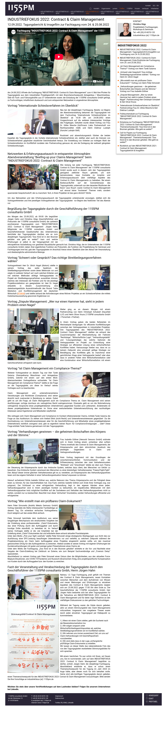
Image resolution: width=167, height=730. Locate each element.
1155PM (129, 8)
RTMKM (21, 293)
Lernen (114, 8)
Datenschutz (59, 698)
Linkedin (70, 703)
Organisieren (105, 8)
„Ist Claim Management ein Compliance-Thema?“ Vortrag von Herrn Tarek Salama (138, 67)
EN (158, 5)
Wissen (137, 8)
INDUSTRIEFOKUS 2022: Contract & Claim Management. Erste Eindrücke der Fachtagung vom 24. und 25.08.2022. (140, 60)
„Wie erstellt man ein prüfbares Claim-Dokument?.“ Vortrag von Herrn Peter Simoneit (140, 81)
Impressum (59, 696)
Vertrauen (145, 8)
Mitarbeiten (155, 8)
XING (65, 703)
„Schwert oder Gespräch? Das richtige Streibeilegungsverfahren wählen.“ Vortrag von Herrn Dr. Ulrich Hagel (140, 74)
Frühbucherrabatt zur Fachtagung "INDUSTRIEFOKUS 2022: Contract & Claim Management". (138, 116)
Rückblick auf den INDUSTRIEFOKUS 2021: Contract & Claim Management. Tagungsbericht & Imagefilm (138, 148)
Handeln (96, 8)
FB (61, 703)
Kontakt (148, 5)
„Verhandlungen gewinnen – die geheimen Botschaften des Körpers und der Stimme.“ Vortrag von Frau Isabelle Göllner (138, 88)
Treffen (121, 8)
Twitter (57, 703)
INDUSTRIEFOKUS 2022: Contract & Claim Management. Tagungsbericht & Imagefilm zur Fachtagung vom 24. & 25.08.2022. (140, 51)
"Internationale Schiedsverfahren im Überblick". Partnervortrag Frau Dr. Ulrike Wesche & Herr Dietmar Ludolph (140, 107)
